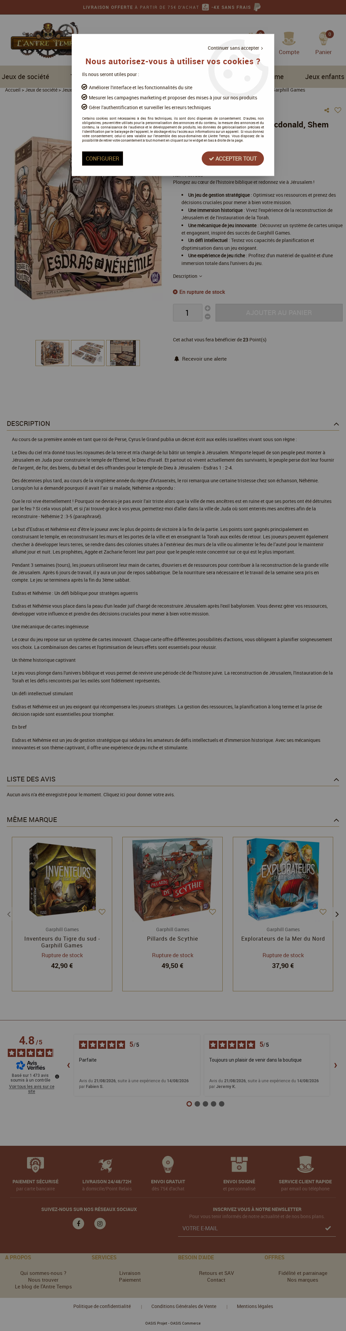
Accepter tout (235, 158)
